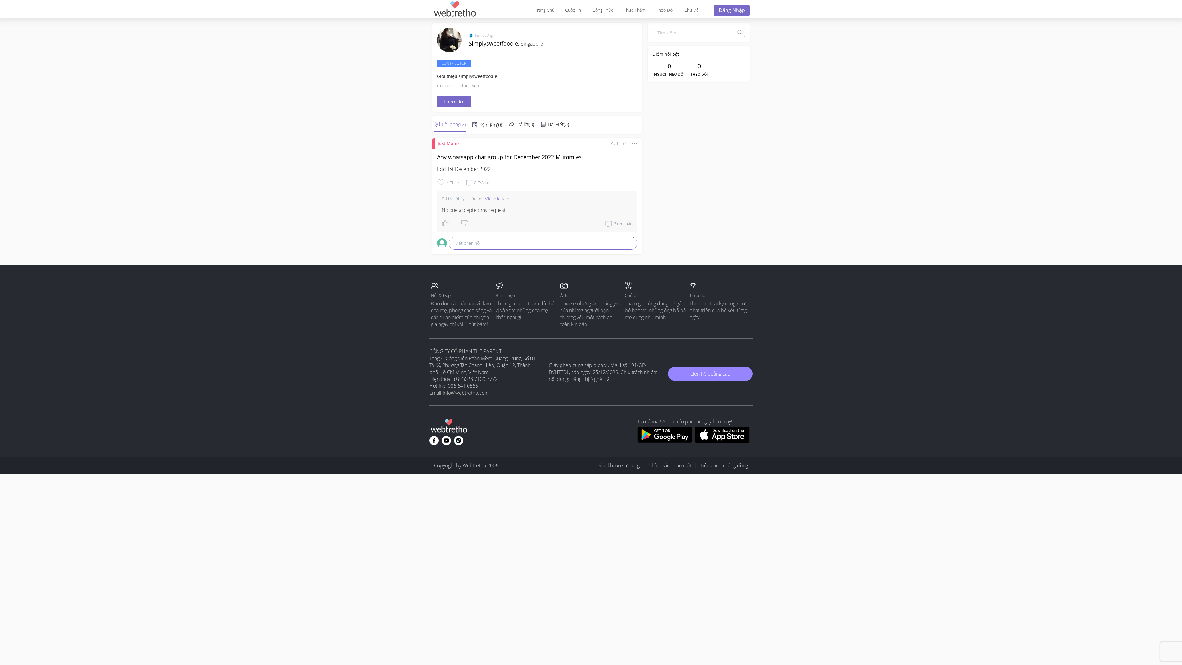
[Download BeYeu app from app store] (722, 440)
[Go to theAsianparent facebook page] (434, 440)
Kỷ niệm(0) (491, 125)
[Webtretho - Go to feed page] (454, 10)
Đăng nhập (732, 10)
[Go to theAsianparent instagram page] (458, 440)
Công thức (603, 10)
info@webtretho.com (466, 392)
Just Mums (449, 143)
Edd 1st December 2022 (464, 169)
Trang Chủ (544, 10)
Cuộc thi (573, 10)
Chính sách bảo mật (670, 465)
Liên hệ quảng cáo (710, 373)
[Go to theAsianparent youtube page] (446, 440)
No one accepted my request (473, 210)
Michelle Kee (496, 199)
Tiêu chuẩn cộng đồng (724, 465)
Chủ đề (691, 10)
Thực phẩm (634, 10)
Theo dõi (664, 10)
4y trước (619, 143)
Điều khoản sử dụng (618, 465)
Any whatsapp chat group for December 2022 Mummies (509, 157)
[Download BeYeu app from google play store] (664, 440)
